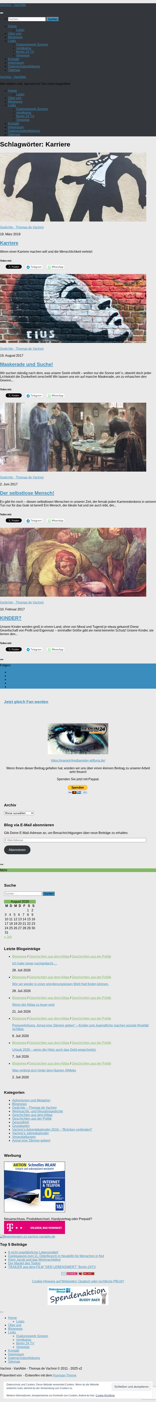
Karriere (9, 243)
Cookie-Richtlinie (105, 1395)
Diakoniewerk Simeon (32, 44)
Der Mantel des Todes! (24, 1263)
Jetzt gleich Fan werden (26, 702)
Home (12, 26)
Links (12, 41)
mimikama (23, 48)
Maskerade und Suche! (26, 364)
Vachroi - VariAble (13, 5)
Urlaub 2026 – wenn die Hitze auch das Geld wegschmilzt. (54, 1049)
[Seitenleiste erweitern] (1, 659)
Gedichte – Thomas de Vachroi (34, 1107)
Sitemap (14, 70)
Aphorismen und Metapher (31, 1100)
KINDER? (11, 618)
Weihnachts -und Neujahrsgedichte (37, 1111)
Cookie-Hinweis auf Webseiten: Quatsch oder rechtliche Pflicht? (78, 1281)
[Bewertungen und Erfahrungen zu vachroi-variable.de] (27, 1236)
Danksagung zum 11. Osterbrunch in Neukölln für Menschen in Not (56, 1256)
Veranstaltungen (24, 1137)
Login (20, 30)
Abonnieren (17, 850)
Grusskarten (21, 1126)
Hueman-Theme (64, 1375)
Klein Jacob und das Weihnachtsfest (34, 1259)
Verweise (23, 55)
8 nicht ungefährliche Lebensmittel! (33, 1252)
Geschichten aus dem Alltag (49, 956)
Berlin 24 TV (25, 52)
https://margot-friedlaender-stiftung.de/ (78, 760)
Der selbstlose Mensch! (27, 493)
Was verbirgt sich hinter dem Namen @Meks (44, 1070)
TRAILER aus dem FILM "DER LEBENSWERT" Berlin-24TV (52, 1267)
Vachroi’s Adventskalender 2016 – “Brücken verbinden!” (52, 1129)
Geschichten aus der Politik (91, 956)
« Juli (8, 937)
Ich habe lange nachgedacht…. (34, 963)
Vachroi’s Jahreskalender (30, 1133)
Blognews (15, 37)
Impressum (16, 62)
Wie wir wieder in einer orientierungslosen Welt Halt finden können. (60, 984)
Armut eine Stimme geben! (31, 1140)
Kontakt (13, 59)
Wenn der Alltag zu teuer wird (33, 1004)
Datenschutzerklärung (24, 66)
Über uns (14, 33)
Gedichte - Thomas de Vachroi (22, 227)
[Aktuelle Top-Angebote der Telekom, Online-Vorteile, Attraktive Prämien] (34, 1233)
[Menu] (1, 13)
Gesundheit (20, 1122)
